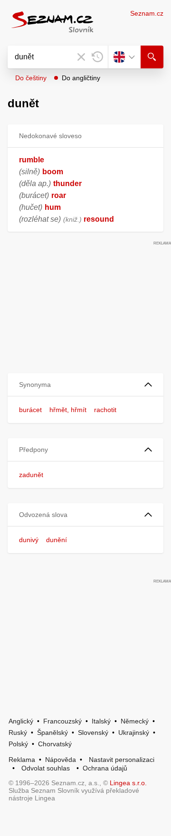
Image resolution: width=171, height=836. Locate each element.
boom (52, 172)
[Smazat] (81, 57)
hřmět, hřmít (67, 409)
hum (53, 207)
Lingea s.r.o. (128, 783)
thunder (67, 183)
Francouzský (62, 721)
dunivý (28, 540)
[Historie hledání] (97, 57)
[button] (85, 384)
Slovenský (93, 732)
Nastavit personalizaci (121, 759)
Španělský (52, 732)
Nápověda (60, 759)
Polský (18, 744)
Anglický (21, 721)
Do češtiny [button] (31, 78)
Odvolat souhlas (45, 768)
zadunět (31, 475)
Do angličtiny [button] (81, 78)
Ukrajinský (133, 732)
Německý (135, 721)
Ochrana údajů (105, 768)
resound (99, 219)
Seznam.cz (146, 13)
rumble (31, 160)
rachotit (105, 409)
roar (58, 195)
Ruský (18, 732)
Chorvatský (55, 744)
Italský (101, 721)
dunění (56, 540)
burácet (30, 409)
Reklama (22, 759)
